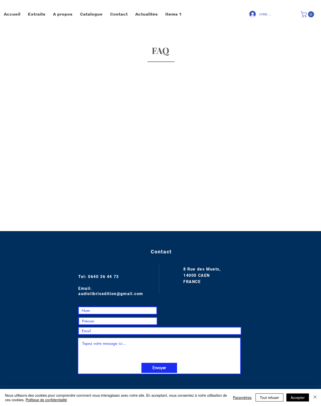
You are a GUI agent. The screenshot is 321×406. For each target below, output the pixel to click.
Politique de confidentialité (46, 399)
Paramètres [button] (242, 397)
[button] (308, 14)
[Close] (315, 397)
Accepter (298, 397)
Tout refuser (269, 397)
